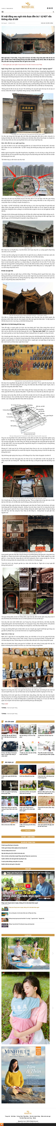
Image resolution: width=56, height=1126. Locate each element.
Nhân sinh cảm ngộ (45, 1116)
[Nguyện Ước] (28, 5)
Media (34, 1118)
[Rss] (47, 8)
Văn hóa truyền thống (47, 23)
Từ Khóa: (3, 707)
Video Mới (28, 869)
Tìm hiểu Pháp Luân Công (25, 1118)
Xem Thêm (28, 830)
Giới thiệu (13, 1116)
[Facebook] (50, 8)
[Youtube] (52, 8)
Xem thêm (51, 762)
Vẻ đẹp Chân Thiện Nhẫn (23, 1116)
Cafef (6, 704)
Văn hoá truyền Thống (12, 707)
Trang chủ (7, 1116)
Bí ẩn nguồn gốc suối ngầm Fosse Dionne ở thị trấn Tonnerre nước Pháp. (22, 64)
